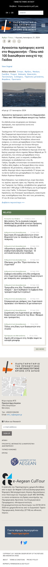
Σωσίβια (5, 74)
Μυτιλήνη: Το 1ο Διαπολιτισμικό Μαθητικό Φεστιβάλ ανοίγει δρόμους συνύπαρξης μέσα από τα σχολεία (23, 223)
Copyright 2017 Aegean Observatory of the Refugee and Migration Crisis (23, 555)
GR (12, 13)
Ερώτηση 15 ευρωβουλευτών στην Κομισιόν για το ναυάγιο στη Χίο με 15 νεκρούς (23, 237)
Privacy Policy (32, 560)
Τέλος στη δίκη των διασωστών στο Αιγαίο (22, 327)
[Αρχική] (19, 26)
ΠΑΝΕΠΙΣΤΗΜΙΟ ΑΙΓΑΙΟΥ (24, 2)
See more (40, 349)
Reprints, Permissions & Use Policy (16, 564)
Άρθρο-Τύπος (7, 37)
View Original (7, 66)
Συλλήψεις (18, 77)
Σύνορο (20, 72)
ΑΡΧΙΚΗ (4, 440)
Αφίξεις (28, 72)
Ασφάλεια (6, 79)
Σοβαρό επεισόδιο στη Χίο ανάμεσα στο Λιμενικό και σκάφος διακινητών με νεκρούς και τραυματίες (23, 276)
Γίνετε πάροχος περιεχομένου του (22, 532)
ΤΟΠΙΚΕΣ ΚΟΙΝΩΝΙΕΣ (9, 449)
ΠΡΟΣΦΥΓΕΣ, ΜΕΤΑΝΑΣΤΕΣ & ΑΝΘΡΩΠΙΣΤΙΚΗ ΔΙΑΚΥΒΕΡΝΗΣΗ (18, 445)
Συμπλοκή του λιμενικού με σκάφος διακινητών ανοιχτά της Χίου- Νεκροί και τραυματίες (23, 315)
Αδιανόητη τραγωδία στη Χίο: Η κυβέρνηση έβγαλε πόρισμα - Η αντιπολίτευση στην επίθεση (20, 250)
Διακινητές (31, 74)
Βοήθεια (13, 6)
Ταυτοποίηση (7, 77)
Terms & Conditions (17, 560)
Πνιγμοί (13, 74)
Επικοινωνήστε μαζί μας (28, 6)
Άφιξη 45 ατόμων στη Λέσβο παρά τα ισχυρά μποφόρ (22, 339)
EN (7, 13)
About (5, 560)
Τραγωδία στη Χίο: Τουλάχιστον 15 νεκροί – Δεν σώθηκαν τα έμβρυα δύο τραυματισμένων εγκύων (23, 289)
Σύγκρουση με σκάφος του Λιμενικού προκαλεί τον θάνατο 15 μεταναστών (23, 302)
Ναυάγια (36, 72)
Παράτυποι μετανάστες (34, 77)
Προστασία (16, 79)
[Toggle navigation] (43, 26)
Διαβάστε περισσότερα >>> (13, 202)
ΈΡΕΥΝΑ (5, 453)
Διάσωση (22, 74)
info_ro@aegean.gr (14, 415)
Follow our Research (12, 421)
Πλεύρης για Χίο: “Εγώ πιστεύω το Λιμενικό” (21, 263)
